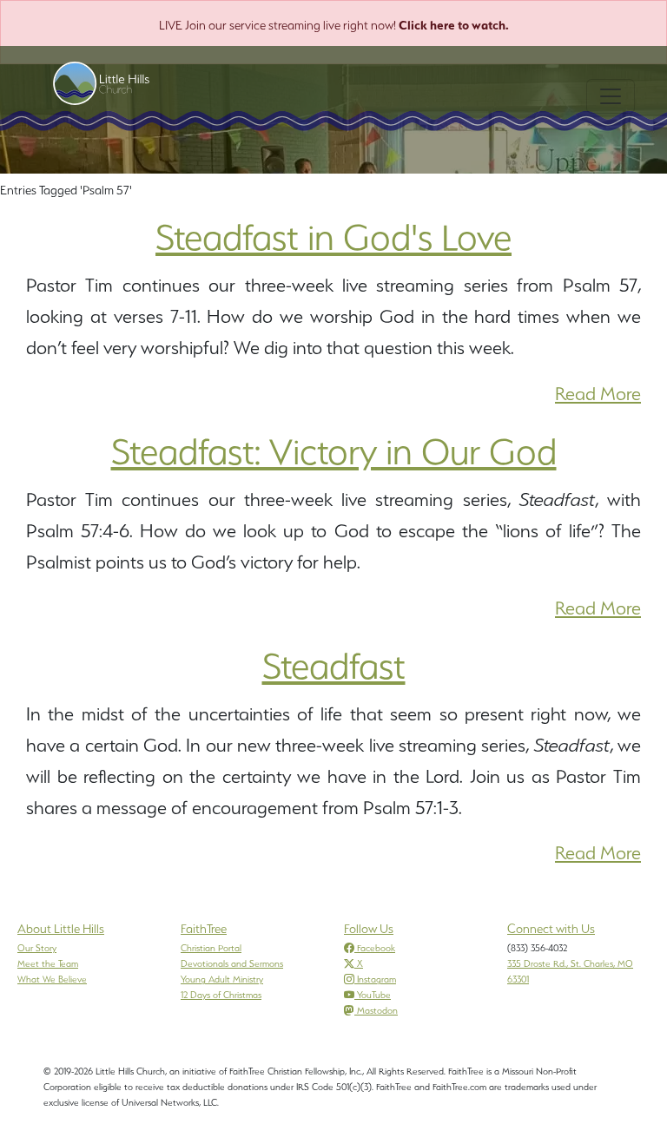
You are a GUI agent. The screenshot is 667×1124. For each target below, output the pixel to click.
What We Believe (52, 979)
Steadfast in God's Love (333, 237)
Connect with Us (551, 929)
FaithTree (204, 929)
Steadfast (334, 666)
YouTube (374, 994)
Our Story (36, 948)
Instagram (376, 979)
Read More (598, 393)
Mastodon (377, 1010)
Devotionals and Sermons (232, 963)
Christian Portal (211, 948)
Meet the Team (47, 963)
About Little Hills (60, 929)
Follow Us (368, 929)
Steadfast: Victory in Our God (334, 451)
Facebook (376, 948)
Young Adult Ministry (222, 979)
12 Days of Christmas (221, 994)
